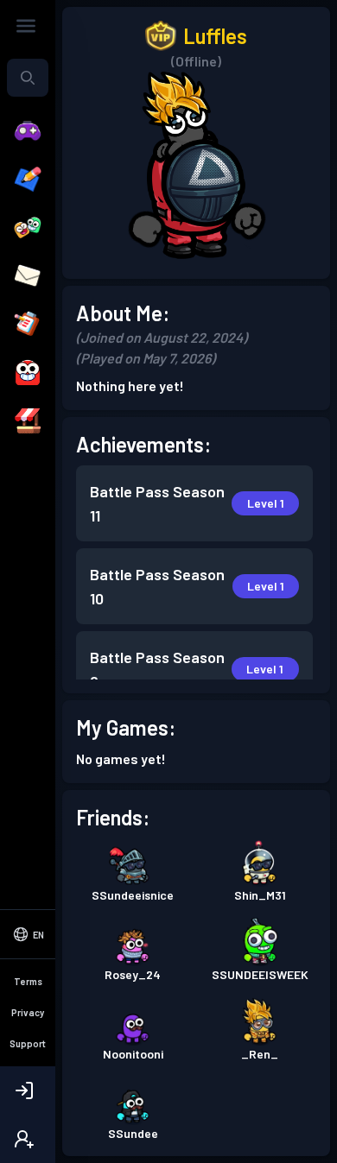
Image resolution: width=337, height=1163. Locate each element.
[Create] (27, 179)
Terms (28, 981)
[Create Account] (27, 1139)
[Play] (27, 131)
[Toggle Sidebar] (26, 26)
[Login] (27, 1090)
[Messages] (27, 276)
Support (28, 1043)
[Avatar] (27, 373)
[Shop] (27, 421)
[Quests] (27, 324)
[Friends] (27, 228)
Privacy (27, 1012)
